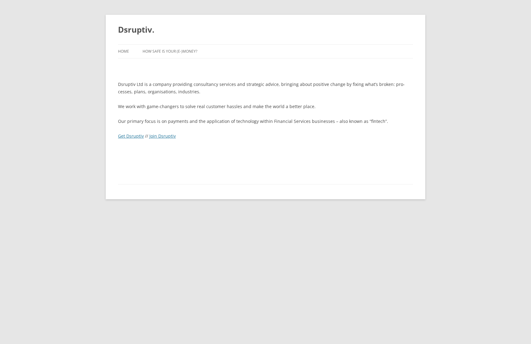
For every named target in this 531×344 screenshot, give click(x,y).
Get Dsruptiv (131, 136)
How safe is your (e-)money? (170, 51)
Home (123, 51)
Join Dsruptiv (162, 136)
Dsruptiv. (136, 29)
